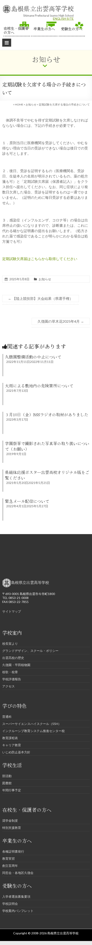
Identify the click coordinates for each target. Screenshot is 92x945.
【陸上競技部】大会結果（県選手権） (40, 298)
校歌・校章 (10, 672)
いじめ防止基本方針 (16, 752)
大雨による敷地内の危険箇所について (39, 385)
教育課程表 (10, 738)
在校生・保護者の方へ (16, 30)
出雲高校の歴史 (13, 658)
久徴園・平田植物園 (16, 665)
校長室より (10, 643)
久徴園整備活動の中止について (33, 357)
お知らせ (31, 104)
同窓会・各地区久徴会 (17, 873)
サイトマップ (11, 611)
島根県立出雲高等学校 (42, 8)
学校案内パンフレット (17, 911)
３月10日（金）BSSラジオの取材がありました (46, 414)
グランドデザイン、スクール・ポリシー (30, 651)
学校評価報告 (11, 679)
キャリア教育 (11, 745)
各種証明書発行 (13, 851)
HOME (19, 104)
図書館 (7, 783)
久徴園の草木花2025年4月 (61, 321)
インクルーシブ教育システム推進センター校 (33, 731)
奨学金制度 (10, 820)
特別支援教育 (11, 828)
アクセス (8, 686)
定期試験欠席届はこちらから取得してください (39, 259)
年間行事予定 (11, 790)
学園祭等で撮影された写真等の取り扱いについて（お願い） (47, 446)
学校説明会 (10, 903)
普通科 (7, 716)
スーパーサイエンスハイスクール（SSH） (31, 724)
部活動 (7, 776)
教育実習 (8, 858)
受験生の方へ (71, 28)
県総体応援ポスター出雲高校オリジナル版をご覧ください (47, 475)
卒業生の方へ (44, 28)
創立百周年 (10, 865)
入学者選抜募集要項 (16, 896)
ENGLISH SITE (63, 18)
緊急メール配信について (27, 501)
